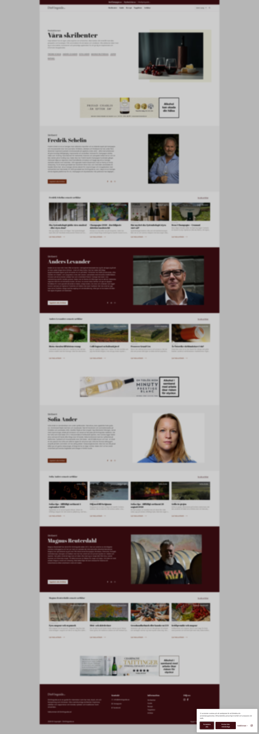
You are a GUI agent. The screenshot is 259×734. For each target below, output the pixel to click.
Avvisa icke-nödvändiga (225, 725)
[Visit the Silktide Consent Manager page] (251, 725)
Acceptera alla (207, 725)
